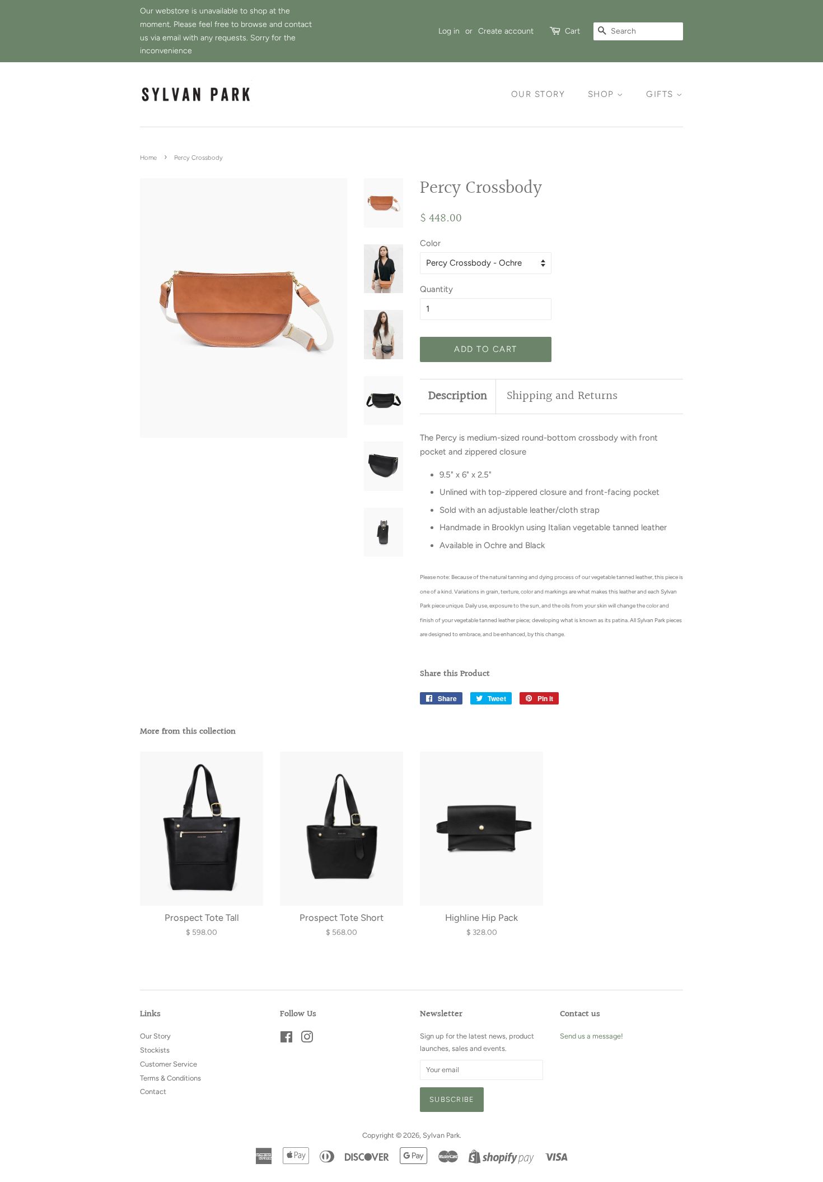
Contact (153, 1091)
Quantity (436, 289)
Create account (506, 30)
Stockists (155, 1050)
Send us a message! (591, 1036)
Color (430, 243)
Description (457, 396)
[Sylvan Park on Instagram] (307, 1039)
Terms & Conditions (170, 1078)
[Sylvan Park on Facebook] (286, 1039)
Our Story (538, 94)
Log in (449, 30)
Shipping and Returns (562, 396)
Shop (603, 94)
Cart (572, 30)
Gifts (661, 94)
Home (148, 157)
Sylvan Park (441, 1135)
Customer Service (168, 1064)
